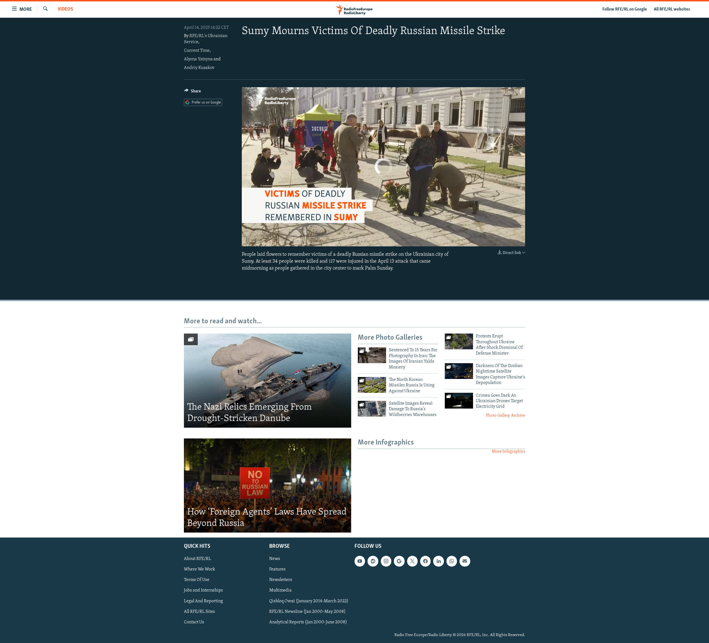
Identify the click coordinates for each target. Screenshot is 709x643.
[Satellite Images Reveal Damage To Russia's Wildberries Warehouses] (372, 409)
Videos (65, 9)
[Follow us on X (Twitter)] (412, 561)
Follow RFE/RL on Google (624, 9)
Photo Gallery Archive (505, 416)
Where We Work (199, 569)
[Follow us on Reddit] (373, 561)
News (274, 559)
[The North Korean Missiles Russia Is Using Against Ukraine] (372, 385)
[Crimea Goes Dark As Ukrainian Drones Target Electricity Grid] (459, 401)
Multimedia (280, 590)
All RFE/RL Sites (199, 612)
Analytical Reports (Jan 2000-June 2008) (308, 622)
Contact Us (194, 622)
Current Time (197, 50)
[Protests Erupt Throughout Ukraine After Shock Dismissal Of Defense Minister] (459, 341)
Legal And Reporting (203, 601)
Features (277, 569)
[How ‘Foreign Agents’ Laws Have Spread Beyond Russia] (267, 485)
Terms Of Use (196, 580)
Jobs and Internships (203, 590)
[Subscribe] (464, 561)
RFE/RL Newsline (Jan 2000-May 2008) (307, 612)
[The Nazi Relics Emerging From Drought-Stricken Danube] (267, 381)
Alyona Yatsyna (198, 59)
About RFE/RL (197, 559)
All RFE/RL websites (672, 9)
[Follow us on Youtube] (359, 561)
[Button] (192, 92)
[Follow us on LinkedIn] (438, 561)
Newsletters (280, 580)
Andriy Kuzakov (199, 68)
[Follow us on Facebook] (425, 561)
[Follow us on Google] (399, 561)
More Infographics (508, 452)
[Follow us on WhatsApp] (451, 561)
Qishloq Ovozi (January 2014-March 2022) (308, 601)
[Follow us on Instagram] (386, 561)
